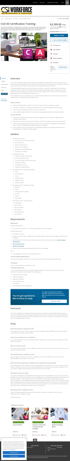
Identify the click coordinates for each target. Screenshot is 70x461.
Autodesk (15, 18)
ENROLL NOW (59, 35)
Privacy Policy (45, 457)
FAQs (2, 90)
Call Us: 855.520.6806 (63, 18)
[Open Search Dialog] (67, 2)
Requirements (4, 84)
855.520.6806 (4, 100)
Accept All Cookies (14, 452)
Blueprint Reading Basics (57, 426)
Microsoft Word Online (18, 244)
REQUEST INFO (63, 67)
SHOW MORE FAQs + (16, 397)
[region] (14, 449)
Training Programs (8, 18)
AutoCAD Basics (17, 425)
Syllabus (3, 81)
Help (48, 450)
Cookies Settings (14, 456)
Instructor (3, 87)
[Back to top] (35, 445)
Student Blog (59, 447)
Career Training (29, 447)
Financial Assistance (52, 448)
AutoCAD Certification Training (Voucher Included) (39, 426)
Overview (3, 78)
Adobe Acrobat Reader (18, 246)
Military (49, 447)
